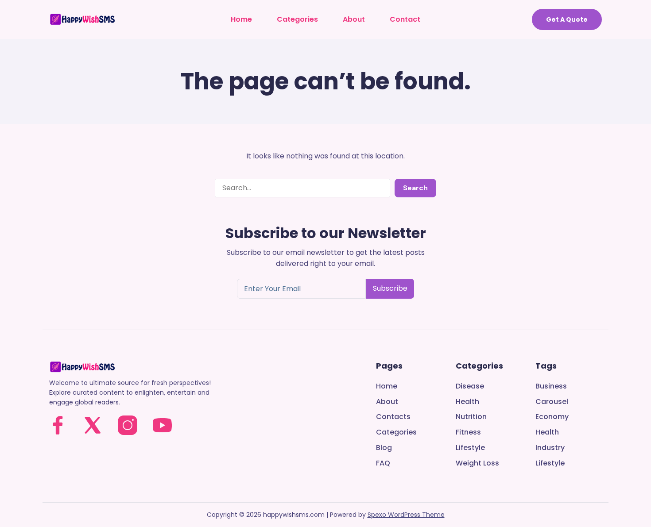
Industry (550, 448)
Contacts (393, 417)
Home (241, 19)
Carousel (551, 402)
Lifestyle (470, 448)
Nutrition (471, 417)
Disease (470, 386)
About (354, 19)
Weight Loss (477, 463)
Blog (384, 448)
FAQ (383, 463)
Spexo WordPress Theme (406, 514)
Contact (405, 19)
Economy (552, 417)
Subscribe (390, 288)
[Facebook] (57, 425)
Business (551, 386)
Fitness (468, 432)
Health (467, 402)
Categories (297, 19)
